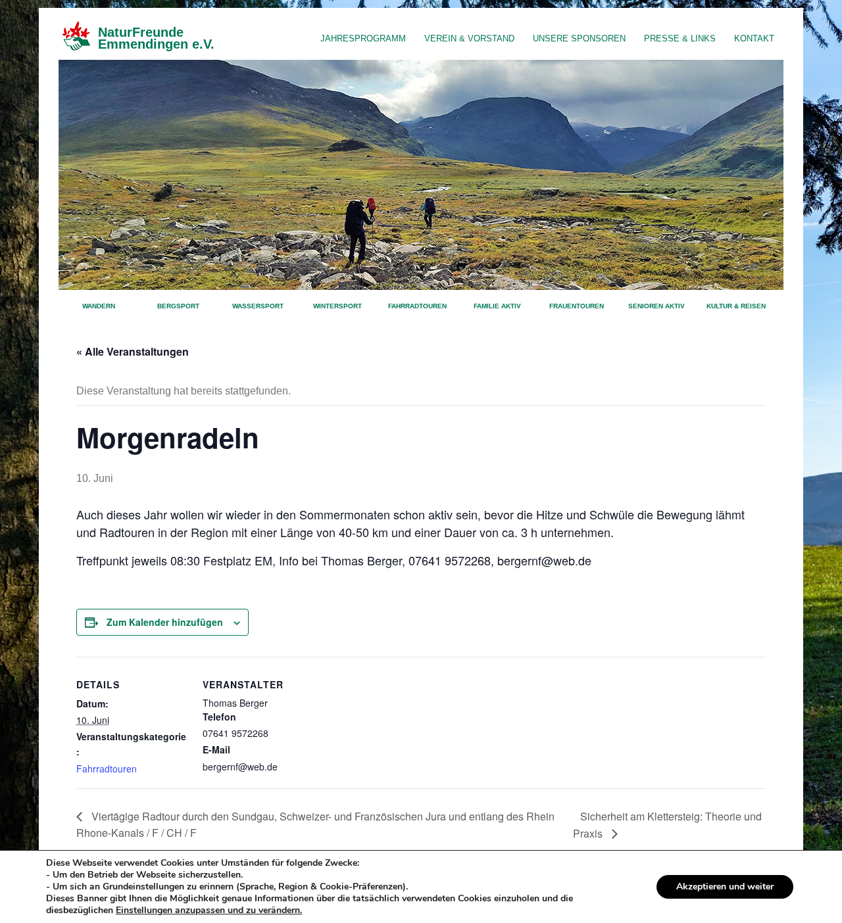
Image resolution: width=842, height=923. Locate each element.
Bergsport (178, 306)
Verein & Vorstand (469, 38)
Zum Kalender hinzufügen (165, 621)
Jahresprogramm (363, 38)
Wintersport (337, 306)
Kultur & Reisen (736, 306)
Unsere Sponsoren (579, 38)
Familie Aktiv (497, 306)
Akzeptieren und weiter (725, 886)
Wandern (98, 306)
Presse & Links (680, 38)
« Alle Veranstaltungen (132, 351)
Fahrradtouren (417, 306)
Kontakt (754, 38)
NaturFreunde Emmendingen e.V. (156, 38)
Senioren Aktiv (656, 306)
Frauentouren (576, 306)
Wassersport (258, 306)
